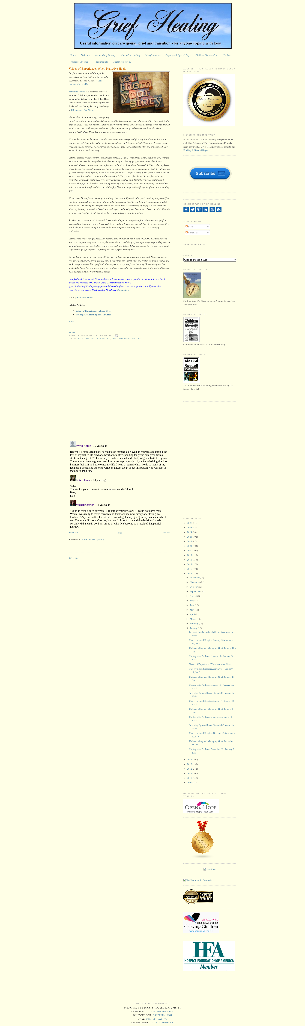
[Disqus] (119, 392)
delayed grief (86, 339)
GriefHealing (162, 1015)
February (194, 623)
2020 (190, 550)
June (192, 605)
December (195, 577)
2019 (190, 555)
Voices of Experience (80, 61)
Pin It (71, 321)
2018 (190, 559)
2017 (190, 564)
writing (136, 339)
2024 (190, 532)
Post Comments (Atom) (93, 539)
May (192, 609)
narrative (125, 339)
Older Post (166, 532)
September (195, 591)
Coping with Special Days (178, 55)
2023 (190, 536)
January (194, 628)
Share (72, 332)
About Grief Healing (130, 55)
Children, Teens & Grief (207, 55)
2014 (190, 759)
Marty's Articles (152, 55)
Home (73, 55)
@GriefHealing (156, 1018)
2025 (190, 527)
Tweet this (73, 557)
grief (115, 339)
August (193, 595)
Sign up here (123, 290)
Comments (193, 232)
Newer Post (73, 532)
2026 (190, 522)
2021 (190, 545)
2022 (190, 541)
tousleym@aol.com (159, 1011)
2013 (190, 764)
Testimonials (102, 61)
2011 (190, 773)
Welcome (85, 55)
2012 (190, 768)
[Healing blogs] (202, 858)
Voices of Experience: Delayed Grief (93, 310)
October (194, 586)
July (192, 600)
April (192, 614)
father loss (103, 339)
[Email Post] (116, 335)
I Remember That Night (82, 110)
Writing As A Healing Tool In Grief (93, 314)
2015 (190, 573)
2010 (190, 777)
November (195, 582)
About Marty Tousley (105, 55)
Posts (190, 226)
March (193, 618)
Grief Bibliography (122, 61)
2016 (190, 568)
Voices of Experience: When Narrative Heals (97, 68)
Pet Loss (227, 55)
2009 (190, 782)
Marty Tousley (162, 1022)
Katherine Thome (77, 91)
